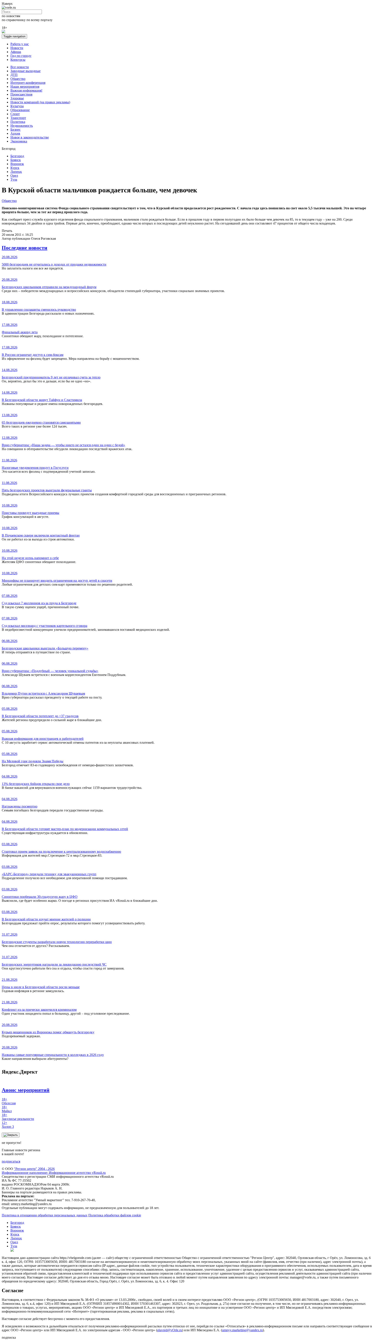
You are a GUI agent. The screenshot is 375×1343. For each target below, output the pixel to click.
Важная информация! (26, 90)
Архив (15, 133)
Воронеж (17, 164)
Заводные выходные (25, 71)
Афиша (15, 52)
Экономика (18, 141)
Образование (20, 110)
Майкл (7, 1109)
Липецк (16, 171)
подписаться (11, 1161)
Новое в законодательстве (29, 137)
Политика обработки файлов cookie (114, 1215)
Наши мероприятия (24, 86)
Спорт (15, 114)
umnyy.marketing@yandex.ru (242, 1330)
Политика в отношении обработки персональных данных (44, 1215)
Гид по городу (20, 56)
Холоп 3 (8, 1124)
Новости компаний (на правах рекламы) (40, 102)
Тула (13, 179)
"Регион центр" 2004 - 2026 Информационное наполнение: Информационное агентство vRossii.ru (54, 1171)
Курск (14, 168)
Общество (17, 79)
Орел (14, 175)
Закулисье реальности (18, 1117)
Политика (17, 122)
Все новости (19, 67)
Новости (16, 48)
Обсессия (9, 1101)
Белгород (17, 156)
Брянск (15, 160)
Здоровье (17, 98)
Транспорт (18, 118)
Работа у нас (19, 44)
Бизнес (15, 129)
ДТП (14, 75)
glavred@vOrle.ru (169, 1330)
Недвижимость (21, 125)
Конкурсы (17, 59)
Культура (17, 106)
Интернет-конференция (27, 82)
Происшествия (21, 94)
